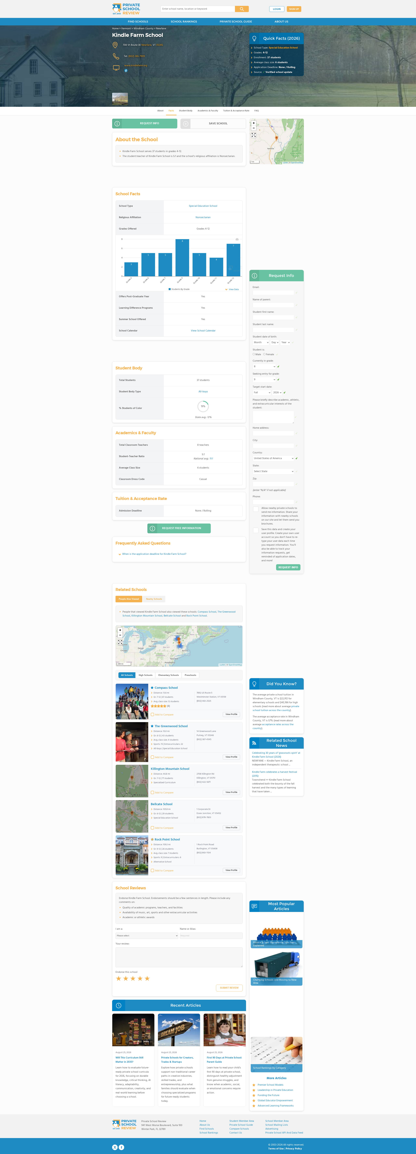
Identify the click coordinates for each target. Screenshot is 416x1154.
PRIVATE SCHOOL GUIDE (236, 21)
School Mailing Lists (276, 1125)
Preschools (190, 675)
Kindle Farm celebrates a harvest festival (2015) (274, 774)
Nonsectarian (203, 217)
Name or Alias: (188, 929)
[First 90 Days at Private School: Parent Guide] (225, 1031)
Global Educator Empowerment (275, 1100)
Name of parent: (262, 300)
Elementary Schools (168, 675)
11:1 (211, 459)
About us (205, 1125)
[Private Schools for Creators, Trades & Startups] (179, 1031)
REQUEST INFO (149, 123)
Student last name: (263, 324)
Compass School (207, 612)
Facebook (121, 1147)
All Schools (127, 675)
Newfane (146, 45)
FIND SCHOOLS (138, 21)
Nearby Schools (154, 599)
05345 (159, 45)
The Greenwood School (171, 726)
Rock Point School (196, 616)
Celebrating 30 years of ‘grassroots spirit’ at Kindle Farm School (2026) (276, 755)
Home (203, 1121)
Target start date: (262, 387)
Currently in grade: (263, 361)
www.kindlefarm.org (135, 66)
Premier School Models (270, 1085)
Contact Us (235, 1133)
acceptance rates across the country (273, 726)
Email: (256, 287)
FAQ (256, 111)
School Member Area (277, 1121)
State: (256, 466)
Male (258, 355)
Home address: (261, 428)
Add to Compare (164, 714)
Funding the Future (268, 1095)
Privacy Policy (294, 1149)
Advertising (271, 1129)
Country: (257, 453)
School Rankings (209, 1133)
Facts (171, 111)
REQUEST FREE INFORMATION (181, 528)
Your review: (123, 944)
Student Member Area (241, 1121)
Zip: (255, 479)
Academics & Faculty (208, 111)
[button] (119, 979)
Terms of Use (276, 1149)
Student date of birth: (265, 337)
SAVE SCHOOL (218, 123)
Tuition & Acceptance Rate (236, 111)
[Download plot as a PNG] (237, 239)
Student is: (259, 350)
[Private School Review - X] (115, 1147)
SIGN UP (294, 9)
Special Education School (283, 48)
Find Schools (207, 1129)
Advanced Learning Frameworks (276, 1106)
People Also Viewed (129, 599)
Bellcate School (172, 616)
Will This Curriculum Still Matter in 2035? (129, 1060)
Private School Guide (241, 1125)
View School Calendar (203, 331)
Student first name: (263, 312)
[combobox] (196, 9)
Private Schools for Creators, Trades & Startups (177, 1060)
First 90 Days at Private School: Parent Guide (224, 1060)
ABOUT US (281, 21)
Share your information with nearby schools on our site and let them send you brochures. (280, 516)
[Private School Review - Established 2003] (126, 9)
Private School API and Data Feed (284, 1133)
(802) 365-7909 (136, 56)
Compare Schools (239, 1129)
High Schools (145, 675)
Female (270, 355)
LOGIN (277, 9)
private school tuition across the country (276, 708)
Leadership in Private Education (275, 1090)
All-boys (203, 392)
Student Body (185, 111)
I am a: (119, 929)
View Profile (231, 714)
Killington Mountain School (146, 616)
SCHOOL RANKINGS (184, 21)
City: (255, 440)
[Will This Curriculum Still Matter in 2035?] (133, 1031)
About (160, 111)
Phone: (256, 497)
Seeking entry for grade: (266, 374)
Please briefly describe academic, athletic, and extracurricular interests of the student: (276, 404)
